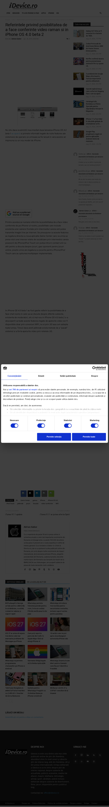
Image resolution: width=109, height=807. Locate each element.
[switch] (41, 426)
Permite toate (89, 437)
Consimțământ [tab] (14, 376)
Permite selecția (54, 437)
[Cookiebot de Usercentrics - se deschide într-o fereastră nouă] (94, 368)
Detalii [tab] (41, 376)
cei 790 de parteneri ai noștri (23, 389)
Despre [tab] (94, 376)
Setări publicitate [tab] (68, 376)
